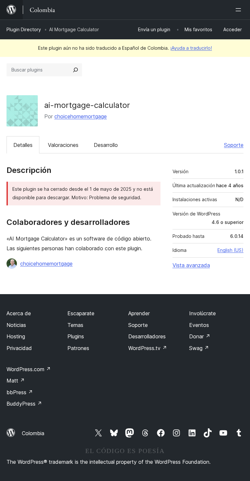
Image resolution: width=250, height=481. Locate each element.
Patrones (78, 348)
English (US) (230, 250)
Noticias (16, 325)
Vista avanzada (191, 265)
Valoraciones (63, 145)
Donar (199, 336)
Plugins (75, 336)
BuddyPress (24, 403)
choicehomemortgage (80, 116)
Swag (199, 348)
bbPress (20, 392)
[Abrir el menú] (239, 10)
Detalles (23, 145)
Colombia (33, 433)
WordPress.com (29, 369)
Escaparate (80, 313)
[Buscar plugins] (75, 69)
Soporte (233, 145)
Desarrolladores (147, 336)
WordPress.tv (147, 348)
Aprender (139, 313)
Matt (16, 380)
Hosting (16, 336)
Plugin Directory (24, 29)
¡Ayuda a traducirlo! (191, 48)
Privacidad (19, 348)
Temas (75, 325)
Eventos (199, 325)
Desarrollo (106, 145)
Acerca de (19, 313)
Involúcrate (202, 313)
